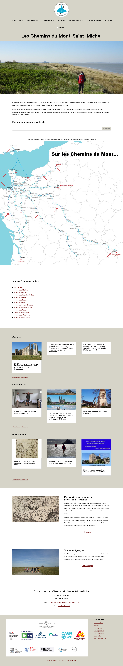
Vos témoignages (94, 20)
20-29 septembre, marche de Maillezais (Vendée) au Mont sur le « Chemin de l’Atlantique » (26, 366)
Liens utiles (98, 636)
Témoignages (87, 565)
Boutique (109, 20)
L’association (15, 20)
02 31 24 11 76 (64, 606)
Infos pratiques (75, 20)
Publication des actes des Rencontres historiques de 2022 (24, 463)
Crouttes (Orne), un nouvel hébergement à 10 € (25, 412)
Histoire (61, 20)
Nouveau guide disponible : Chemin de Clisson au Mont (94, 471)
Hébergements (48, 20)
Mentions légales (52, 660)
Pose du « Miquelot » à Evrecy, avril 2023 (95, 412)
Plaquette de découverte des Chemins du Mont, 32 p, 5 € (60, 462)
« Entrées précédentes (20, 377)
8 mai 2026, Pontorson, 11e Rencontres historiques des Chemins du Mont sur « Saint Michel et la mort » (94, 347)
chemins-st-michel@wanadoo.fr (64, 602)
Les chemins (32, 20)
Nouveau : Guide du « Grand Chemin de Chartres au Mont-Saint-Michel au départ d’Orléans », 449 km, (61, 416)
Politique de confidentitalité (67, 660)
